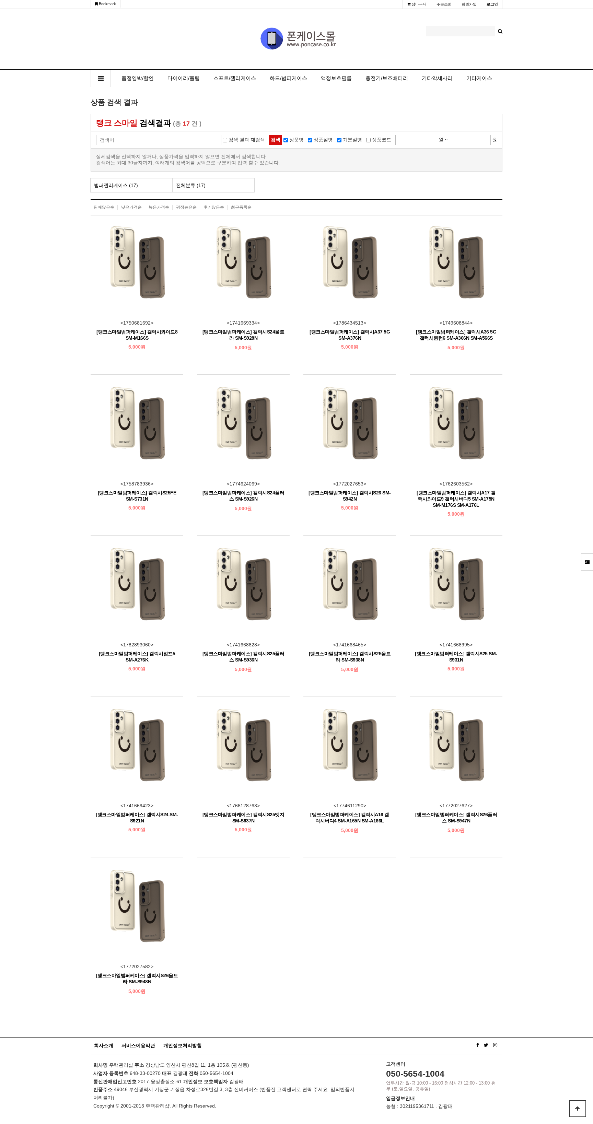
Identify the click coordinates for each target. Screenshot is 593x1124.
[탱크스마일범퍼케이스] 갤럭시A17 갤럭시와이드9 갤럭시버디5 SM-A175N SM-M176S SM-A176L (456, 499)
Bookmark (107, 4)
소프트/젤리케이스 (234, 78)
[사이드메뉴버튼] (587, 562)
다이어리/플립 (183, 78)
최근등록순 (241, 207)
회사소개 (103, 1045)
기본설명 (352, 139)
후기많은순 (214, 207)
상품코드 (381, 139)
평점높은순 (186, 207)
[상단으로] (577, 1108)
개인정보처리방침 (182, 1045)
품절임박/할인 (137, 78)
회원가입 (469, 4)
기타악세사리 (437, 78)
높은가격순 (159, 207)
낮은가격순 (131, 207)
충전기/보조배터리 (386, 78)
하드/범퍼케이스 (288, 78)
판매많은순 (104, 207)
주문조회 (444, 4)
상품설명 (323, 139)
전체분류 (191, 185)
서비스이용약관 (138, 1045)
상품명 (296, 139)
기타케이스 (479, 78)
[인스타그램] (495, 1045)
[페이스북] (477, 1045)
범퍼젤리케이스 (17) (116, 185)
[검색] (500, 31)
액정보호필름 (336, 78)
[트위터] (486, 1045)
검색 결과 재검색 (247, 139)
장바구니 (418, 4)
